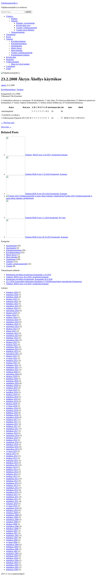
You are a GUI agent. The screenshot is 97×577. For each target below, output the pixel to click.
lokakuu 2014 (11, 467)
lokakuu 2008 (11, 524)
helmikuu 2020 (12, 385)
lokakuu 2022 (11, 342)
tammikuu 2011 (12, 501)
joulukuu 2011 (12, 494)
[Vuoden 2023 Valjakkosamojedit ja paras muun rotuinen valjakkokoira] (35, 196)
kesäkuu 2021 (11, 363)
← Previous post (7, 123)
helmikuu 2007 (12, 538)
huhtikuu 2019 (12, 399)
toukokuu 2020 (12, 381)
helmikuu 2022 (12, 351)
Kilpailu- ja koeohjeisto (25, 23)
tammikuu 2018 (12, 417)
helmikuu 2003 (12, 563)
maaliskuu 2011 (12, 497)
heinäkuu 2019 (12, 392)
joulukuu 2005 (12, 551)
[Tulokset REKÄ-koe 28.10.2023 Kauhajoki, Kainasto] (15, 237)
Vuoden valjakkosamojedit (21, 53)
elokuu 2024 (11, 315)
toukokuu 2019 (12, 397)
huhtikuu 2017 (12, 426)
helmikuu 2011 (12, 499)
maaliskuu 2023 (12, 335)
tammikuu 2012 (12, 492)
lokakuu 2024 (11, 313)
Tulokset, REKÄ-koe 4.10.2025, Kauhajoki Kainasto (46, 155)
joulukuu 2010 (12, 504)
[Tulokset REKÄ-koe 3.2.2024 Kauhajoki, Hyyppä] (15, 218)
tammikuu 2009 (12, 519)
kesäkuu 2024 (11, 317)
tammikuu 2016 (12, 447)
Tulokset (9, 39)
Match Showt (16, 48)
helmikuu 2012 (12, 490)
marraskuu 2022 (12, 340)
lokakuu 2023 (11, 329)
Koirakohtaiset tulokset (20, 55)
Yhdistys (9, 16)
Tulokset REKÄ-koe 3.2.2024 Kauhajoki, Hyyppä (45, 218)
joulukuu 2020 (12, 372)
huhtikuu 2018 (12, 413)
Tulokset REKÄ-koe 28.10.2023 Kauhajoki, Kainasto (46, 237)
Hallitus (14, 19)
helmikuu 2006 (12, 547)
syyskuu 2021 (11, 358)
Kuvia (8, 37)
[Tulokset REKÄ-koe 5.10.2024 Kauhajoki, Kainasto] (15, 174)
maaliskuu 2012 (12, 488)
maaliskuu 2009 (12, 515)
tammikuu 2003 (12, 565)
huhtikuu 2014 (12, 469)
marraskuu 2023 (12, 326)
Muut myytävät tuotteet (20, 64)
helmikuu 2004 (12, 558)
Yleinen (9, 266)
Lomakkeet (10, 66)
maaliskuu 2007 (12, 535)
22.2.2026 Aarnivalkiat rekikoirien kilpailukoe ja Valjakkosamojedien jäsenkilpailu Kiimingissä (44, 281)
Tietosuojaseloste (18, 32)
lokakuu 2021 (11, 356)
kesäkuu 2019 (11, 395)
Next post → (6, 127)
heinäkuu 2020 (12, 379)
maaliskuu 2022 (12, 349)
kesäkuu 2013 (11, 476)
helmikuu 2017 (12, 431)
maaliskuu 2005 (12, 554)
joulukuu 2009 (12, 513)
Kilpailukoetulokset (19, 44)
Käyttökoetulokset (18, 41)
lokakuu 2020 (11, 376)
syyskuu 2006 (11, 542)
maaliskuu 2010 (12, 508)
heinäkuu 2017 (12, 422)
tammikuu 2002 (12, 567)
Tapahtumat (10, 34)
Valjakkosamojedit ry (9, 3)
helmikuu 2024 (12, 324)
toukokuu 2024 (12, 320)
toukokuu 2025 (12, 301)
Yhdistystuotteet (12, 62)
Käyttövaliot (11, 57)
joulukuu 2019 (12, 388)
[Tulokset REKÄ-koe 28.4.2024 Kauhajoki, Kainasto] (15, 194)
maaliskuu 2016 (12, 442)
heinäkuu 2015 (12, 456)
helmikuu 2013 (12, 481)
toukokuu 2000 (12, 569)
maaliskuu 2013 (12, 479)
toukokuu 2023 (12, 333)
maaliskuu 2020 (12, 383)
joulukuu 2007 (12, 531)
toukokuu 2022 (12, 347)
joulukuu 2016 (12, 433)
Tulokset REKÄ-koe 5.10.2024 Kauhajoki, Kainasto (46, 174)
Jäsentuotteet (11, 248)
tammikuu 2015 (12, 465)
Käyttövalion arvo (23, 25)
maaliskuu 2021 (12, 367)
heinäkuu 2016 (12, 438)
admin (3, 85)
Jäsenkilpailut (16, 46)
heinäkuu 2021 (12, 360)
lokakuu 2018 (11, 404)
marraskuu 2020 (12, 374)
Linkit (8, 69)
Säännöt (14, 21)
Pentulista (10, 59)
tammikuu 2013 (12, 483)
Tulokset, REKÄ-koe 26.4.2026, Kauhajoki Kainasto (27, 277)
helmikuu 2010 (12, 510)
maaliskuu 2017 (12, 429)
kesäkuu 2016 (11, 440)
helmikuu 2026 (12, 297)
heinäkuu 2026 (12, 292)
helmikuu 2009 (12, 517)
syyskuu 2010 (11, 506)
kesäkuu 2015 (11, 458)
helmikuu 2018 (12, 415)
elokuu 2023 (11, 331)
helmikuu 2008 (12, 529)
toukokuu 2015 (12, 460)
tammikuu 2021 (12, 370)
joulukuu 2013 (12, 474)
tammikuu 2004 (12, 560)
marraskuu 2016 (12, 435)
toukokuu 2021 (12, 365)
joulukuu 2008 (12, 522)
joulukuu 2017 (12, 419)
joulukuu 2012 (12, 485)
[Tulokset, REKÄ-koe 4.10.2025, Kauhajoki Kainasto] (15, 155)
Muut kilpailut (16, 50)
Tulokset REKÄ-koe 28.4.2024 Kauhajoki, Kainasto (46, 194)
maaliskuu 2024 (12, 322)
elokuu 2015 (11, 454)
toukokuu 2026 (12, 295)
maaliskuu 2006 (12, 544)
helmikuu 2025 (12, 304)
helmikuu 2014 (12, 472)
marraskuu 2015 (12, 449)
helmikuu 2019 (12, 401)
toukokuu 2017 (12, 424)
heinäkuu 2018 (12, 408)
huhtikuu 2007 (12, 533)
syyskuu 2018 (11, 406)
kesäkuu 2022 (11, 345)
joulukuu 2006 (12, 540)
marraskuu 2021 (12, 354)
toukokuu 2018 (12, 410)
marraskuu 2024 (12, 310)
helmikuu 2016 (12, 444)
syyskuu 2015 (11, 451)
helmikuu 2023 (12, 338)
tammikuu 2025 (12, 306)
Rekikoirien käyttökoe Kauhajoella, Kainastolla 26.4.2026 (29, 279)
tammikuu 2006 (12, 549)
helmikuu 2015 (12, 463)
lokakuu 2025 (11, 299)
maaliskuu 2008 (12, 526)
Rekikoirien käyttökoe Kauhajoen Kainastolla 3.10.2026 (28, 275)
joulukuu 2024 (12, 308)
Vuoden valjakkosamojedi (26, 28)
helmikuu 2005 (12, 556)
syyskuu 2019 (11, 390)
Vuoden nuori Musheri (25, 30)
